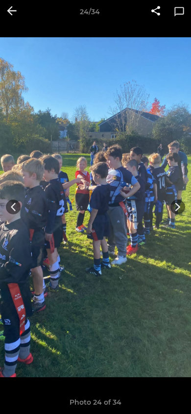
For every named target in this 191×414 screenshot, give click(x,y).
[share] (156, 12)
